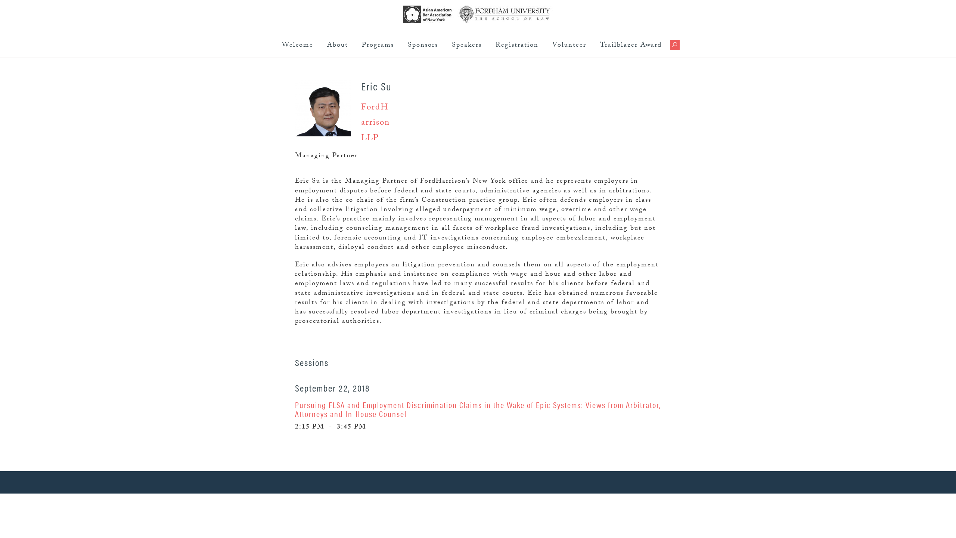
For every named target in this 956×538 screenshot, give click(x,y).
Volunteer (569, 46)
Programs (378, 46)
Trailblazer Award (631, 46)
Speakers (467, 46)
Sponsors (423, 46)
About (337, 46)
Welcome (297, 46)
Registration (517, 46)
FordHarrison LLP (375, 123)
